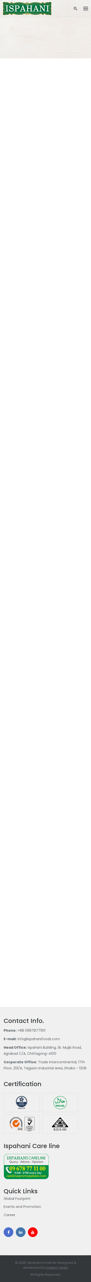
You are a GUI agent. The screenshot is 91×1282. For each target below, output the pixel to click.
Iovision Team (57, 1267)
